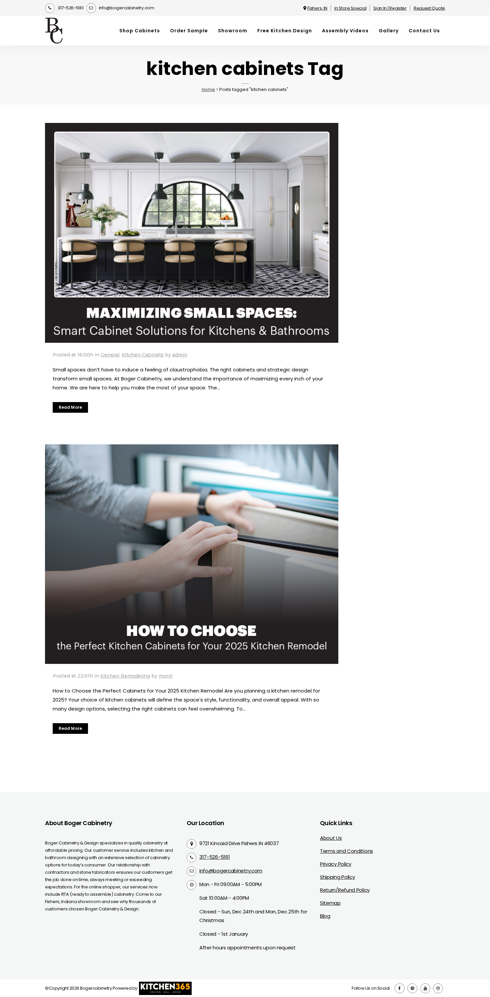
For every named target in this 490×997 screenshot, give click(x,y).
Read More (70, 407)
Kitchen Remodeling (125, 676)
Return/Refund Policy (345, 889)
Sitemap (330, 902)
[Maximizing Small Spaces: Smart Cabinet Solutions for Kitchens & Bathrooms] (191, 233)
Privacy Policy (335, 863)
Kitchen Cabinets (143, 355)
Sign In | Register (390, 8)
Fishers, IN (317, 8)
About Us (331, 837)
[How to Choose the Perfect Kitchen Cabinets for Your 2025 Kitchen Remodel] (191, 554)
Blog (325, 915)
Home (208, 89)
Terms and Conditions (346, 850)
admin (179, 355)
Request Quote (429, 8)
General (110, 355)
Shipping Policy (337, 876)
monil (165, 676)
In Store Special (350, 8)
